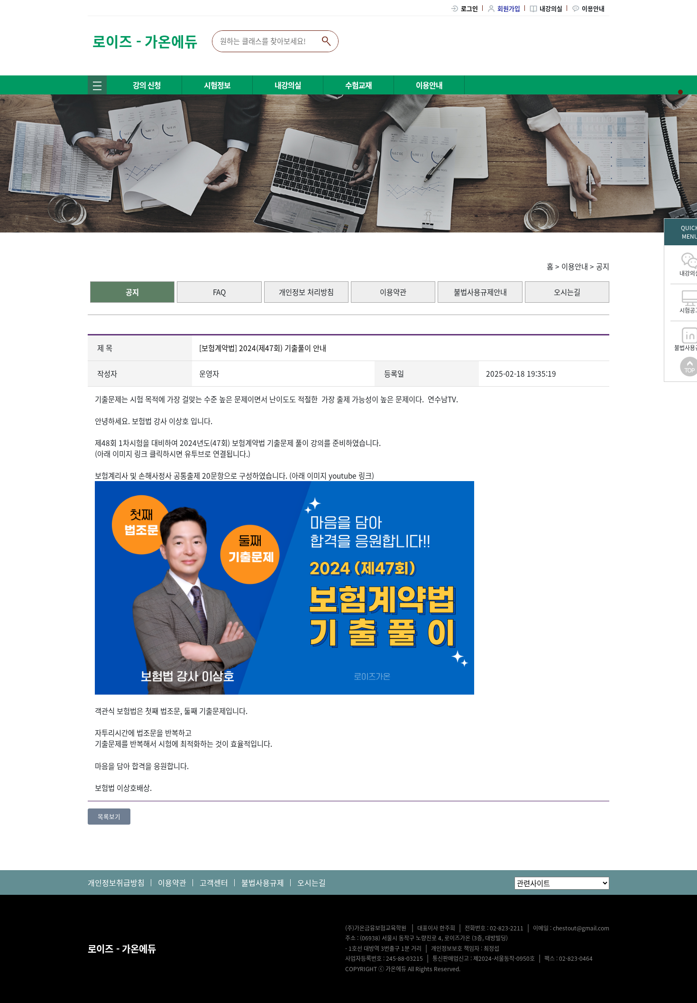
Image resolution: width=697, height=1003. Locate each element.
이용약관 (393, 292)
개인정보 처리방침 (306, 292)
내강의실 (551, 8)
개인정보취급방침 (116, 882)
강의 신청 (147, 85)
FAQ (219, 292)
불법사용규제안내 (480, 292)
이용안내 (593, 8)
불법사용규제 (262, 882)
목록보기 (109, 816)
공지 (602, 266)
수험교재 (358, 85)
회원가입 (508, 8)
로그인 (469, 8)
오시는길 (567, 292)
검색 (326, 41)
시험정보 (217, 85)
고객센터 (214, 882)
